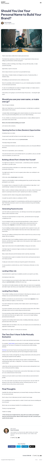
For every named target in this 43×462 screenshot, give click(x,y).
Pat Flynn (4, 350)
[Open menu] (40, 3)
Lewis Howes (11, 343)
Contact (40, 459)
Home (36, 459)
